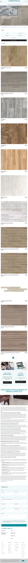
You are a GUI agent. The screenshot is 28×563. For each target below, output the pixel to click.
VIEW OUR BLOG (6, 382)
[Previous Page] (11, 358)
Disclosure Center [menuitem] (23, 555)
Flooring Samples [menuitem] (9, 546)
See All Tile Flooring (3, 481)
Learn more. (18, 561)
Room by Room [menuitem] (24, 546)
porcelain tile (9, 431)
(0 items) (26, 1)
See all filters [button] (13, 40)
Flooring (7, 12)
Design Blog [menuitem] (9, 551)
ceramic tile (11, 437)
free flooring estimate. (9, 480)
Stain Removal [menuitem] (17, 544)
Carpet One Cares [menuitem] (23, 548)
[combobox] (13, 27)
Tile (9, 12)
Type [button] (7, 33)
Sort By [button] (24, 43)
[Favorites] (25, 1)
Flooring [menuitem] (2, 544)
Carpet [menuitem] (2, 548)
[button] (24, 1)
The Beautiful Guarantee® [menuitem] (16, 547)
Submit (14, 525)
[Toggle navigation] (1, 1)
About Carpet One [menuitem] (23, 545)
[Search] (26, 27)
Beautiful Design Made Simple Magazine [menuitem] (10, 549)
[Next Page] (16, 358)
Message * (2, 513)
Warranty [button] (7, 35)
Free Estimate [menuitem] (3, 552)
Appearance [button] (20, 35)
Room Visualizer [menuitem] (10, 544)
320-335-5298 (19, 4)
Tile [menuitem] (1, 551)
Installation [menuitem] (16, 550)
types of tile (13, 427)
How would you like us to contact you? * (6, 499)
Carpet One (2, 12)
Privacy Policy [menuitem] (23, 553)
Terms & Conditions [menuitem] (23, 552)
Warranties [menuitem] (16, 549)
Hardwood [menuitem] (2, 547)
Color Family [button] (20, 33)
